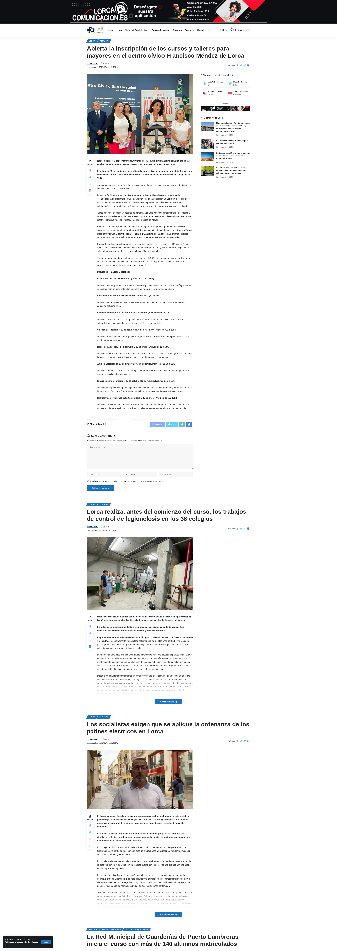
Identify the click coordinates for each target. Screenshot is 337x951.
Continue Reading (168, 702)
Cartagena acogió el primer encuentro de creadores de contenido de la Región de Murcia (233, 155)
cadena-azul (92, 63)
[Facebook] (213, 83)
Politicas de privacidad (14, 942)
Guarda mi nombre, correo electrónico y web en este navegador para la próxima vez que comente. (127, 481)
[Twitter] (238, 83)
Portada (104, 41)
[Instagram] (213, 93)
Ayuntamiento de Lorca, (139, 195)
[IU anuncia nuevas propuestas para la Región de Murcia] (207, 144)
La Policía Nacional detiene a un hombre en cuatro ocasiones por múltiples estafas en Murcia (231, 170)
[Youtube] (238, 93)
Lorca (92, 41)
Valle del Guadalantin (136, 929)
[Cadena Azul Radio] (95, 30)
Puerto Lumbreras (111, 929)
